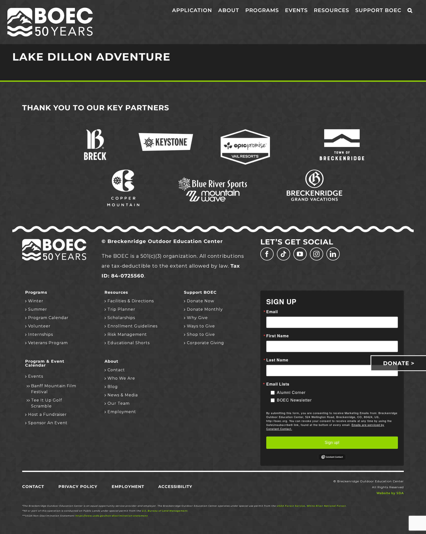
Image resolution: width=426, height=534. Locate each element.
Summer (37, 309)
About (111, 361)
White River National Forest (326, 505)
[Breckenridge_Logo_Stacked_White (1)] (95, 132)
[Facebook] (267, 253)
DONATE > (398, 363)
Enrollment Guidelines (132, 326)
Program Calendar (48, 317)
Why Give (197, 317)
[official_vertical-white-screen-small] (342, 132)
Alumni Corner (291, 392)
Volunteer (39, 326)
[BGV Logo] (314, 172)
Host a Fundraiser (47, 414)
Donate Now (200, 301)
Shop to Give (201, 334)
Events (35, 376)
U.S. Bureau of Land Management (165, 510)
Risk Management (127, 334)
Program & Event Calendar (44, 363)
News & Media (122, 395)
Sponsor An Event (48, 423)
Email (272, 312)
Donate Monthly (205, 309)
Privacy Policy (77, 486)
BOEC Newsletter (294, 400)
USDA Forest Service (291, 505)
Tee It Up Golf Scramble (46, 403)
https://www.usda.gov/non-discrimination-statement (111, 515)
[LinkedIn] (333, 253)
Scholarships (121, 317)
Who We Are (121, 378)
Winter (35, 301)
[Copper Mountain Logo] (123, 172)
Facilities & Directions (130, 301)
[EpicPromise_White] (245, 132)
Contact (116, 370)
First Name (277, 336)
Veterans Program (48, 342)
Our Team (118, 403)
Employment (121, 411)
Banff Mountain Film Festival (53, 389)
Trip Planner (121, 309)
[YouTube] (300, 253)
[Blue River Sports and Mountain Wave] (213, 178)
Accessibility (175, 486)
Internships (40, 334)
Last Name (277, 360)
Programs (36, 292)
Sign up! (332, 442)
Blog (112, 386)
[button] (410, 10)
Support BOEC (200, 292)
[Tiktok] (283, 253)
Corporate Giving (205, 342)
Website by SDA (390, 493)
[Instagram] (316, 253)
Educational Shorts (128, 342)
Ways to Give (201, 326)
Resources (116, 292)
